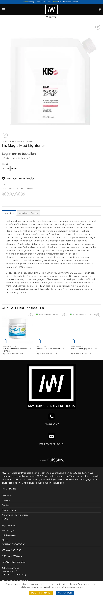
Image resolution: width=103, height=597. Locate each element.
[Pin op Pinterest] (23, 194)
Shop (5, 540)
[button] (3, 9)
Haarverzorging (17, 141)
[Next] (101, 336)
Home (5, 141)
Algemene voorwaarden (15, 515)
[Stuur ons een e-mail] (58, 460)
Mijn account (9, 525)
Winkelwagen (9, 535)
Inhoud (5, 164)
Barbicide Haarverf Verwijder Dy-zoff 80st (17, 350)
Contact (6, 505)
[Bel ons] (62, 460)
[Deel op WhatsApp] (4, 194)
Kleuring (30, 141)
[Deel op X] (13, 194)
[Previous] (2, 336)
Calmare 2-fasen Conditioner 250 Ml (51, 350)
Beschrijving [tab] (9, 213)
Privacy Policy (9, 510)
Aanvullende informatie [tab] (28, 213)
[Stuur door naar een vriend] (18, 194)
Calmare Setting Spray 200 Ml (83, 349)
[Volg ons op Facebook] (49, 460)
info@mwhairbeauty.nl (51, 444)
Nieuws (6, 500)
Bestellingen (8, 530)
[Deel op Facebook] (9, 194)
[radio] (6, 168)
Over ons (6, 495)
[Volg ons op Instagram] (53, 460)
